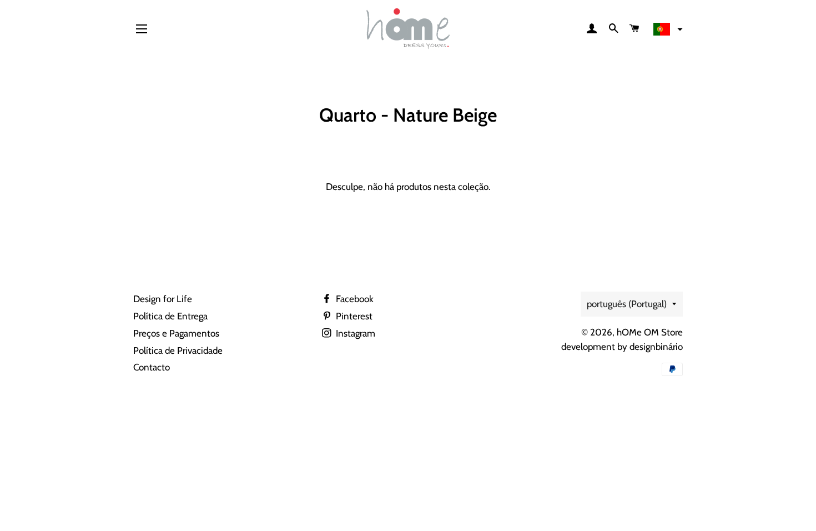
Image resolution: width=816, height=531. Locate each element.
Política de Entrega (170, 316)
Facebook (354, 298)
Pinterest (353, 316)
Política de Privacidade (178, 350)
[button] (667, 29)
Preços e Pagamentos (176, 333)
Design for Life (162, 298)
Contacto (151, 367)
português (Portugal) (627, 303)
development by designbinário (622, 346)
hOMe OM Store (650, 332)
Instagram (354, 333)
